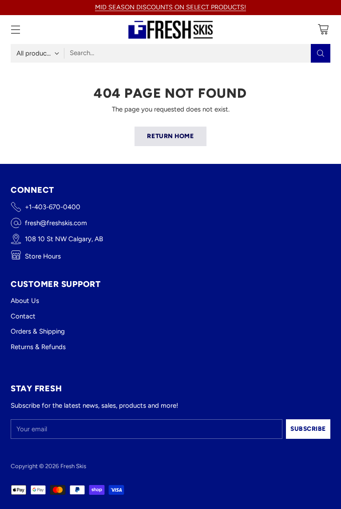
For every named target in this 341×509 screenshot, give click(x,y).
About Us (25, 301)
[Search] (320, 53)
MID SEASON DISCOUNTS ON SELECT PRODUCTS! (170, 7)
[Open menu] (15, 29)
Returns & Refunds (38, 347)
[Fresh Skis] (170, 29)
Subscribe (308, 428)
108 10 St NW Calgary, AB (64, 239)
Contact (23, 316)
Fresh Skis (73, 465)
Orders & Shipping (38, 331)
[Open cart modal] (323, 29)
